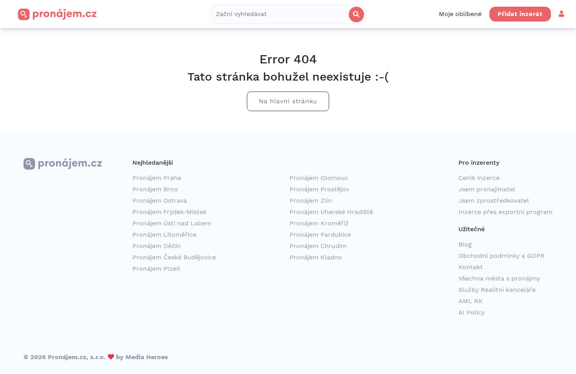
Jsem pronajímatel (486, 189)
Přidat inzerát (520, 14)
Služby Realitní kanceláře (497, 289)
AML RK (470, 301)
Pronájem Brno (155, 189)
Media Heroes (146, 357)
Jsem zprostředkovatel (493, 200)
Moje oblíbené (460, 14)
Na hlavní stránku (288, 101)
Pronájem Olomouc (319, 178)
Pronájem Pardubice (320, 234)
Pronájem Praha (156, 178)
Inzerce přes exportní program (505, 212)
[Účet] (561, 14)
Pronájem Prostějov (319, 189)
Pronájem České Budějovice (174, 257)
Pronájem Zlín (311, 200)
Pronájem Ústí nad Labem (171, 223)
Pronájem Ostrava (159, 200)
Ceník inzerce (479, 178)
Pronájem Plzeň (156, 268)
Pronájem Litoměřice (164, 234)
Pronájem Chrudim (318, 246)
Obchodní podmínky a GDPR (501, 255)
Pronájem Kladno (316, 257)
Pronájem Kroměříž (319, 223)
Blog (465, 244)
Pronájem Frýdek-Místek (169, 212)
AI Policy (471, 312)
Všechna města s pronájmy (499, 278)
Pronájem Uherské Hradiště (331, 212)
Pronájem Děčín (156, 246)
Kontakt (470, 267)
